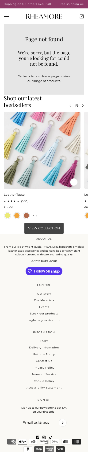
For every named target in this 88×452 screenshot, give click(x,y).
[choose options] (74, 182)
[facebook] (37, 437)
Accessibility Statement (44, 387)
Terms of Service (44, 374)
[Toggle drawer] (6, 16)
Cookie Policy (44, 381)
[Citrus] (7, 215)
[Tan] (26, 215)
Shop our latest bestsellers (23, 101)
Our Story (44, 293)
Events (44, 307)
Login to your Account (44, 320)
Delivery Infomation (44, 347)
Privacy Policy (44, 367)
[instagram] (44, 437)
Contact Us (44, 360)
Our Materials (44, 300)
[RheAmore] (44, 16)
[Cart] (81, 16)
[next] (83, 105)
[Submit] (63, 423)
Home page (50, 76)
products (53, 81)
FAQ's (44, 341)
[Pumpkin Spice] (17, 215)
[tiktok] (50, 437)
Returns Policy (44, 354)
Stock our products (44, 313)
